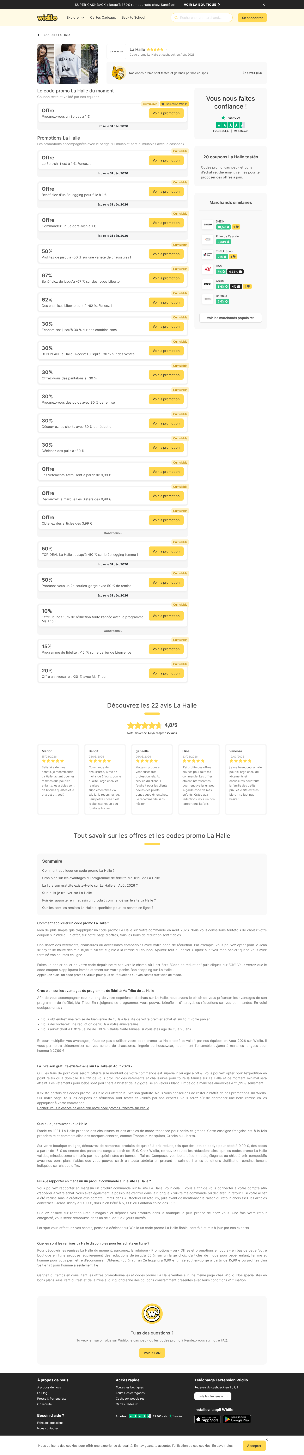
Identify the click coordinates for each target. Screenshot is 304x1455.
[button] (112, 126)
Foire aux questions (50, 1422)
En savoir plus (252, 72)
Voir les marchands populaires (231, 318)
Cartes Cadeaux (127, 1404)
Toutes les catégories (130, 1393)
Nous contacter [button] (47, 1428)
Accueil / (50, 35)
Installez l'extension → (213, 1396)
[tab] (112, 126)
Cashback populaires (130, 1398)
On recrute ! (45, 1404)
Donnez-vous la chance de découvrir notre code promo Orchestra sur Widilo (93, 1108)
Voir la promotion (166, 113)
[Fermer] (264, 5)
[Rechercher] (176, 17)
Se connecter (252, 18)
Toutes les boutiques (130, 1387)
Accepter (254, 1446)
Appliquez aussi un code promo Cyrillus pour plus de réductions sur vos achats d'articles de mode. (109, 975)
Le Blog (42, 1393)
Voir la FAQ (152, 1353)
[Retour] (39, 34)
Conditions (111, 533)
